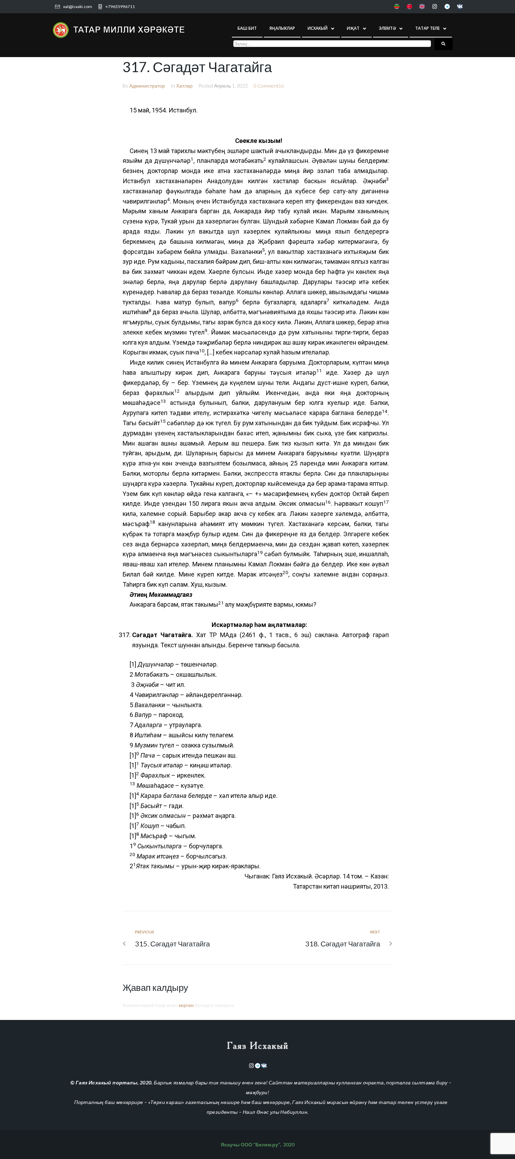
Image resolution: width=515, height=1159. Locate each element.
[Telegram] (447, 6)
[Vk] (459, 6)
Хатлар (184, 86)
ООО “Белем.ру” (260, 1144)
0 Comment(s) (269, 86)
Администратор (147, 86)
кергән (186, 1005)
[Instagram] (434, 6)
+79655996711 (120, 6)
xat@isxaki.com (77, 6)
